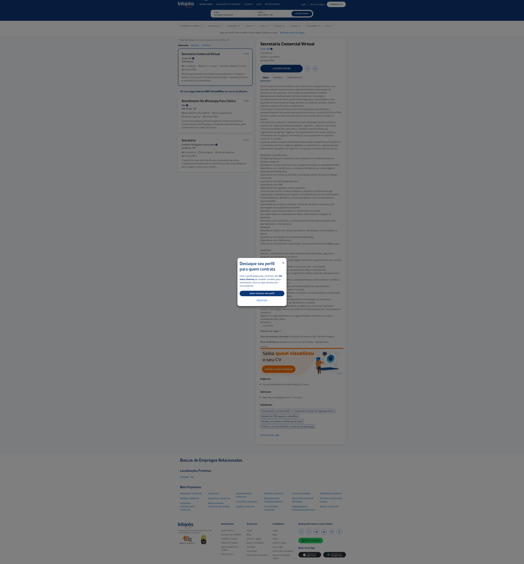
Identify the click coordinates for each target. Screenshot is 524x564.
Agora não (262, 300)
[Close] (283, 263)
